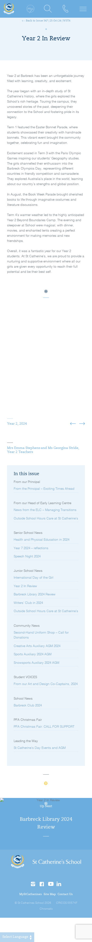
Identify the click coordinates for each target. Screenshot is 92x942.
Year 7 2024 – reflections (31, 548)
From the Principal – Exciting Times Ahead (44, 488)
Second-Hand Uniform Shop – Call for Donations (41, 635)
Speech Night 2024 (27, 556)
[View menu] (83, 9)
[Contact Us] (65, 9)
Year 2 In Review (25, 586)
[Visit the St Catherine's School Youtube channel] (50, 884)
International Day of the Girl (33, 577)
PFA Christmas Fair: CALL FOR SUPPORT (44, 726)
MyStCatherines (30, 894)
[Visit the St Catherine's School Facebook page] (42, 884)
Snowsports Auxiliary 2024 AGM (36, 662)
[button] (73, 424)
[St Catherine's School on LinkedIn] (59, 884)
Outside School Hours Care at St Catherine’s (46, 518)
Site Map (50, 894)
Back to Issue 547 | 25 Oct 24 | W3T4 (47, 21)
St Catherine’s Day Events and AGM (40, 748)
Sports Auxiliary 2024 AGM (32, 654)
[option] (46, 367)
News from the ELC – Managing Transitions (45, 510)
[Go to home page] (9, 9)
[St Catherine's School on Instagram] (33, 884)
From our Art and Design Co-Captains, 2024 (46, 684)
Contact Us (65, 894)
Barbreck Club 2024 (28, 705)
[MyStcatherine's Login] (30, 9)
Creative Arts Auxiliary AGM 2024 (37, 646)
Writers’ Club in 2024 (28, 603)
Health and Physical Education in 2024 (41, 539)
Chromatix (46, 909)
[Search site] (48, 9)
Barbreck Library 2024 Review (34, 594)
